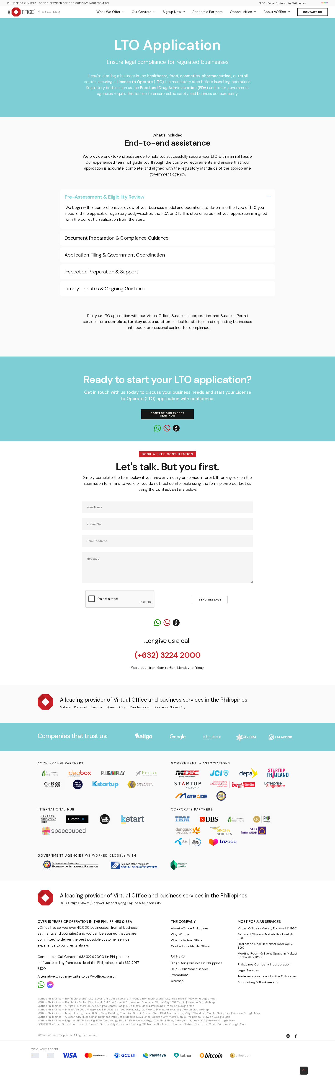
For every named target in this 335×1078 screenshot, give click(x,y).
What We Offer (108, 12)
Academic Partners (207, 12)
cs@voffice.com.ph (101, 976)
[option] (143, 737)
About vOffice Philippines (190, 928)
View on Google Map (202, 998)
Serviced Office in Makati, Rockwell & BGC (265, 936)
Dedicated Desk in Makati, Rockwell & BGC (266, 945)
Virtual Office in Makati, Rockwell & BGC (267, 928)
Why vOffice (180, 934)
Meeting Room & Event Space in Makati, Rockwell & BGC (267, 955)
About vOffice (274, 12)
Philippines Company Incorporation (264, 964)
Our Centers (141, 12)
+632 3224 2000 (90, 957)
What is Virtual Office (187, 940)
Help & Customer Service (190, 969)
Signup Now (172, 12)
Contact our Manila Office (190, 946)
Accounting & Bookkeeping (258, 982)
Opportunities (241, 12)
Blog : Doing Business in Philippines (196, 963)
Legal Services (248, 970)
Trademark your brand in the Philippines (267, 976)
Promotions (179, 975)
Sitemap (177, 981)
